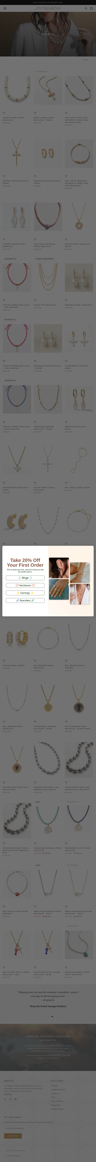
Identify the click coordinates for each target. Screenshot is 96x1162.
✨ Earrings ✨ (25, 593)
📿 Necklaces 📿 (25, 585)
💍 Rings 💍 (25, 578)
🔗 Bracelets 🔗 (25, 600)
